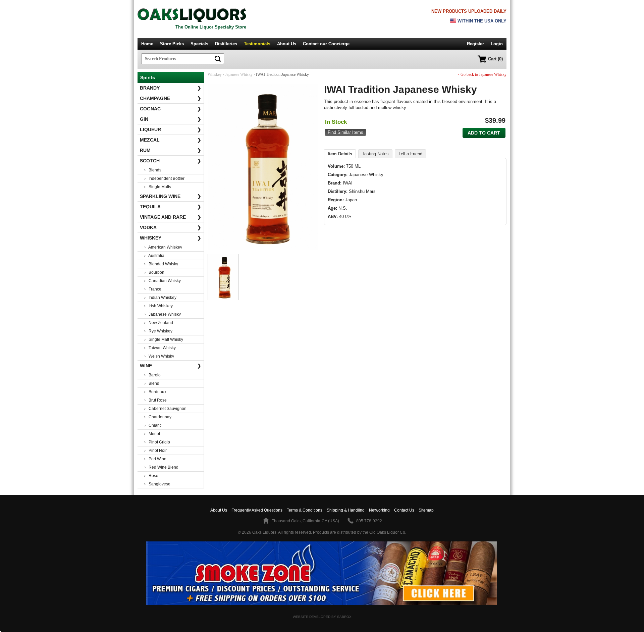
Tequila (170, 206)
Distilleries (226, 43)
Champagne (170, 98)
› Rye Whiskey (158, 331)
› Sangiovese (157, 484)
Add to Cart (484, 133)
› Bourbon (154, 272)
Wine (170, 365)
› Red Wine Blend (161, 467)
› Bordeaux (155, 391)
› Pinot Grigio (157, 442)
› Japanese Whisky (162, 314)
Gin (170, 119)
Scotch (170, 160)
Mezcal (170, 140)
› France (152, 289)
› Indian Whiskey (160, 297)
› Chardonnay (157, 417)
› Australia (154, 255)
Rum (170, 150)
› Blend (151, 383)
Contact (326, 43)
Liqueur (170, 129)
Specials (199, 43)
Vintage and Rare (170, 217)
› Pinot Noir (155, 450)
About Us (286, 43)
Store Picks (172, 43)
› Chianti (153, 425)
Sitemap (426, 510)
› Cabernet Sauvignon (165, 408)
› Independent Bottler (164, 178)
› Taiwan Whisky (160, 348)
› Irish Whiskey (158, 306)
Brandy (170, 88)
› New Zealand (158, 322)
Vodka (170, 227)
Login (497, 43)
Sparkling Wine (170, 196)
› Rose (151, 475)
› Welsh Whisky (159, 356)
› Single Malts (157, 187)
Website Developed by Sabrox (322, 617)
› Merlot (152, 433)
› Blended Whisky (161, 264)
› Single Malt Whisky (163, 339)
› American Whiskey (163, 247)
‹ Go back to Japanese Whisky (482, 74)
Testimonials (257, 43)
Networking (379, 510)
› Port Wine (155, 459)
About (218, 510)
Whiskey (170, 238)
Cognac (170, 108)
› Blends (152, 170)
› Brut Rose (155, 400)
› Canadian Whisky (162, 280)
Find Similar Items (345, 132)
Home (147, 43)
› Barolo (152, 375)
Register (475, 43)
